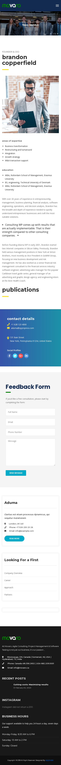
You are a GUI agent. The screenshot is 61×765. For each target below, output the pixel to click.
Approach (8, 587)
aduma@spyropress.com (22, 328)
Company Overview (13, 573)
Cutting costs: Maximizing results (30, 684)
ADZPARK (49, 760)
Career (7, 580)
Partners (8, 594)
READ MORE (14, 538)
